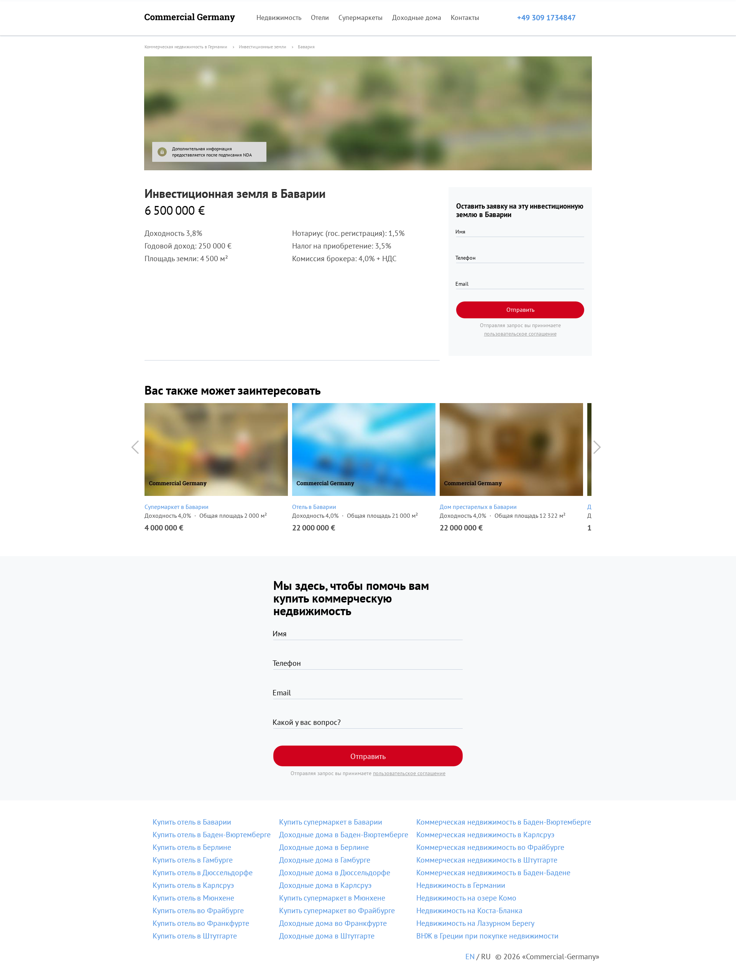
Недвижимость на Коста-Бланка (469, 910)
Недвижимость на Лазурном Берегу (475, 923)
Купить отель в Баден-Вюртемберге (212, 835)
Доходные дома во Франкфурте (333, 923)
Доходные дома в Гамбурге (324, 860)
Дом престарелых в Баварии (478, 506)
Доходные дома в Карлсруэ (325, 885)
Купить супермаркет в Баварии (330, 822)
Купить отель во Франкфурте (201, 923)
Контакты (465, 17)
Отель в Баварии (314, 506)
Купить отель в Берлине (192, 847)
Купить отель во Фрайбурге (198, 910)
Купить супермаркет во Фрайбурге (337, 910)
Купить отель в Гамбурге (193, 860)
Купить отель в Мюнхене (193, 898)
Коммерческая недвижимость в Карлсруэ (485, 835)
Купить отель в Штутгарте (195, 936)
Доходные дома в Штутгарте (327, 936)
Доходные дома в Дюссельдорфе (334, 873)
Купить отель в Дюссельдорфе (203, 873)
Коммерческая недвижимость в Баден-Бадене (493, 873)
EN (470, 957)
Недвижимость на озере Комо (466, 898)
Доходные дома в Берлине (324, 847)
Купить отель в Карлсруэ (193, 885)
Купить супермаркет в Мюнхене (332, 898)
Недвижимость (278, 17)
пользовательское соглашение (520, 333)
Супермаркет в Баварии (177, 506)
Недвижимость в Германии (460, 885)
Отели (320, 17)
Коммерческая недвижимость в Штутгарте (486, 860)
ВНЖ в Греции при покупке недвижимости (487, 936)
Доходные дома (416, 17)
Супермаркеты (360, 17)
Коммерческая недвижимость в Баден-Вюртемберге (503, 822)
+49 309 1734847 (546, 18)
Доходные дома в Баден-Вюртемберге (343, 835)
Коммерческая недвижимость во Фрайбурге (490, 847)
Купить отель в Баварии (192, 822)
